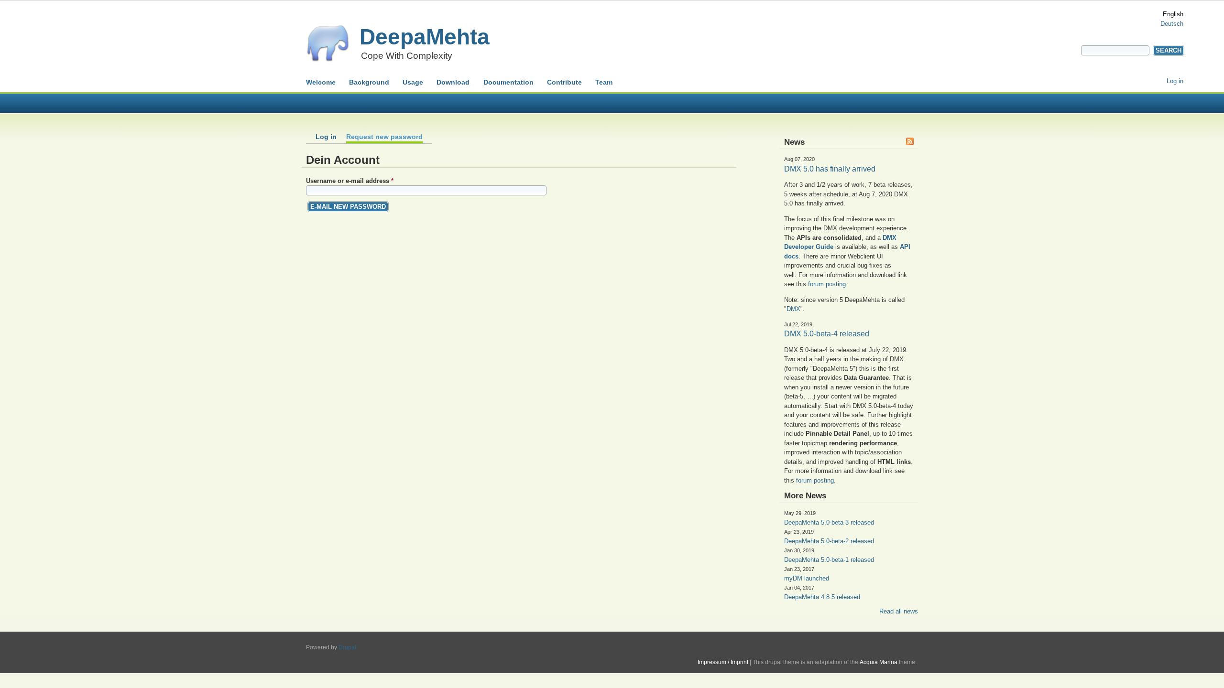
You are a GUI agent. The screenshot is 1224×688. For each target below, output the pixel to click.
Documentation (508, 82)
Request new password (384, 136)
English (1173, 14)
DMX (793, 308)
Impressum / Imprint (723, 662)
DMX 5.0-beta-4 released (826, 334)
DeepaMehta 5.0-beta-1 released (829, 559)
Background (369, 82)
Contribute (564, 82)
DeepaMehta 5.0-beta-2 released (829, 541)
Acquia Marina (878, 662)
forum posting (827, 284)
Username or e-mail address (349, 180)
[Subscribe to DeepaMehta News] (911, 143)
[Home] (328, 60)
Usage (413, 82)
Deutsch (1171, 23)
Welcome (321, 82)
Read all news (898, 611)
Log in (1175, 81)
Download (453, 82)
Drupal (347, 647)
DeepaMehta (425, 36)
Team (603, 82)
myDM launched (806, 578)
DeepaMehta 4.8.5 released (822, 597)
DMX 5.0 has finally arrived (829, 169)
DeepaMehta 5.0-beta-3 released (829, 522)
